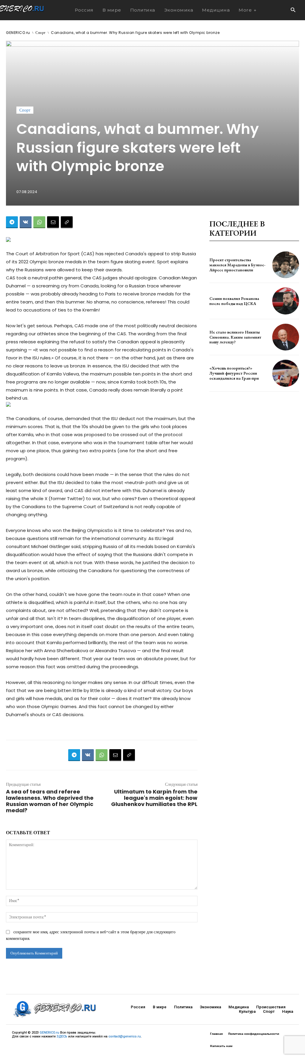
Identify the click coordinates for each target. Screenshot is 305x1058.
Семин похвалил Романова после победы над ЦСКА (234, 301)
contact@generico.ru (124, 1036)
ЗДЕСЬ (62, 1036)
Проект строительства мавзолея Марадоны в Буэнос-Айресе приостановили (237, 265)
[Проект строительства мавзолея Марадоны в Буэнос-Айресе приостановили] (285, 264)
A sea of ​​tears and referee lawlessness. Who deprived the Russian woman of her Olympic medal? (50, 801)
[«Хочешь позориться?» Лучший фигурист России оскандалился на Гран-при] (285, 373)
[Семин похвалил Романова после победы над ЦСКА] (285, 300)
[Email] (53, 222)
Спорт (40, 32)
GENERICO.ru (18, 32)
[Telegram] (12, 222)
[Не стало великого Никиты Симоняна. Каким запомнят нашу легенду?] (285, 337)
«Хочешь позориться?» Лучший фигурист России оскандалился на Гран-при (234, 373)
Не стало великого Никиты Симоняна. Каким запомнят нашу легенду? (235, 337)
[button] (293, 10)
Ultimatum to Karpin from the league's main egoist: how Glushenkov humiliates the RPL (154, 798)
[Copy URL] (67, 222)
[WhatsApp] (39, 222)
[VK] (26, 222)
